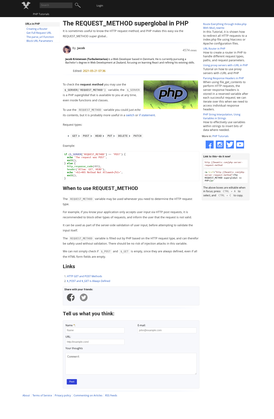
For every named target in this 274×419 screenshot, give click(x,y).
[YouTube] (240, 144)
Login (100, 5)
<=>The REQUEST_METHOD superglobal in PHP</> (225, 176)
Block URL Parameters (39, 41)
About (26, 395)
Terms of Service (42, 395)
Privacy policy (63, 395)
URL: (68, 336)
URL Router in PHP (214, 48)
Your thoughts (74, 348)
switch (130, 115)
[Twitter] (230, 144)
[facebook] (71, 297)
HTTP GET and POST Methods (84, 276)
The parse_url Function (40, 36)
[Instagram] (220, 144)
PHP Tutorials (41, 14)
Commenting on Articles (88, 395)
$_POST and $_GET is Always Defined (88, 281)
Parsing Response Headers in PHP (223, 78)
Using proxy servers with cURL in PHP (225, 65)
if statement (147, 115)
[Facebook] (210, 144)
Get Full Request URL (38, 33)
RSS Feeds (111, 395)
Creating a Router (37, 29)
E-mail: (142, 325)
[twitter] (84, 297)
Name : (70, 325)
